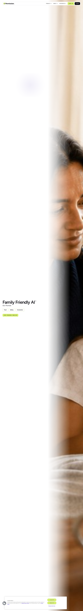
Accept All (52, 599)
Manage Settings (51, 605)
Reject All (52, 602)
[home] (9, 3)
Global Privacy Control (25, 603)
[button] (49, 3)
